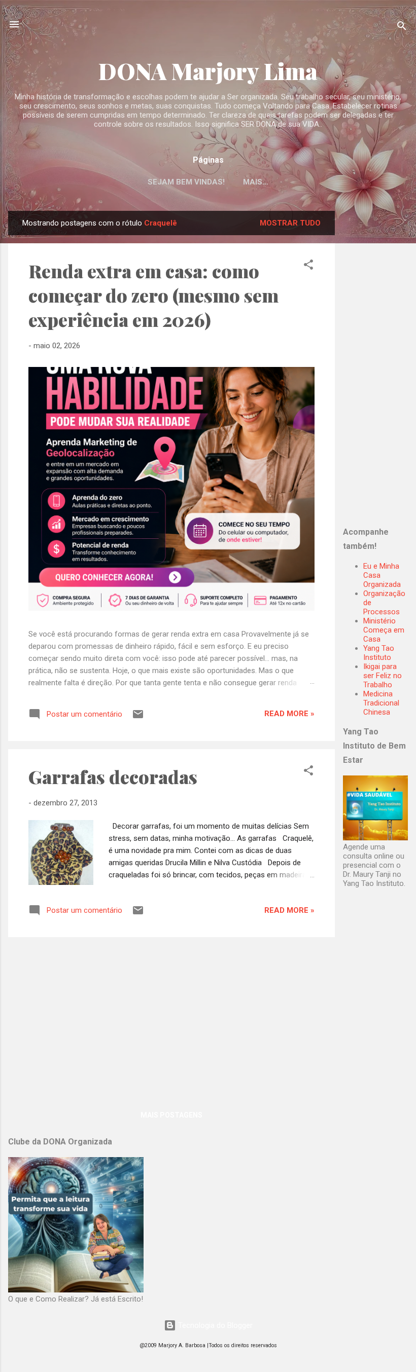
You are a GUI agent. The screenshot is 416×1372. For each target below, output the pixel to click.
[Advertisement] (379, 363)
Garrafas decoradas (112, 776)
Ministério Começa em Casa (383, 630)
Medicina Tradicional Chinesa (381, 703)
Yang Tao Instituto (378, 653)
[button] (308, 266)
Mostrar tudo (290, 223)
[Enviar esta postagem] (138, 717)
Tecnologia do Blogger (214, 1325)
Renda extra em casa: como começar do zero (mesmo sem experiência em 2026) (153, 294)
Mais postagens (171, 1115)
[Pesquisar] (402, 27)
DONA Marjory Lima (208, 71)
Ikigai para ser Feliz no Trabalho (382, 675)
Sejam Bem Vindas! (186, 182)
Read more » (289, 713)
